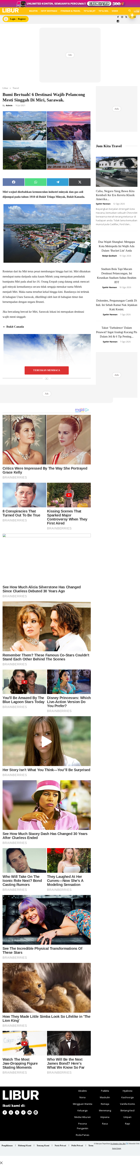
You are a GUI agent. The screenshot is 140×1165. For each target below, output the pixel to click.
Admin (9, 105)
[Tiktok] (23, 1112)
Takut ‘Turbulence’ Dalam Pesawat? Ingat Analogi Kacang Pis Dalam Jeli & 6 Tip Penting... (116, 332)
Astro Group (116, 1148)
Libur (5, 88)
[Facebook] (118, 17)
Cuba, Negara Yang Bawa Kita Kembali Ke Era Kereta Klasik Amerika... (115, 195)
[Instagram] (122, 17)
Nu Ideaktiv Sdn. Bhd (118, 1144)
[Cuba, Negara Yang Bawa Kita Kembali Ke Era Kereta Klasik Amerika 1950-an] (116, 172)
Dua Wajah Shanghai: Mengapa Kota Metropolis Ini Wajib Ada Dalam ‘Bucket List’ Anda (116, 246)
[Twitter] (126, 17)
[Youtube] (29, 1112)
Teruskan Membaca (46, 370)
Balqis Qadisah (109, 255)
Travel (16, 88)
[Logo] (10, 10)
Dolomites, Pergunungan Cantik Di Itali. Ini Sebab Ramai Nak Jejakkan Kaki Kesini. (116, 305)
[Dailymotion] (118, 21)
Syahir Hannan (103, 203)
